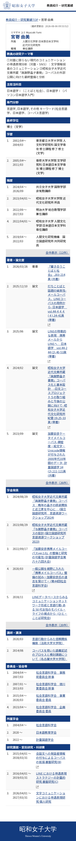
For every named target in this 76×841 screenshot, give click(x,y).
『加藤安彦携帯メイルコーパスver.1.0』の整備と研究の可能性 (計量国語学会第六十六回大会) (49, 555)
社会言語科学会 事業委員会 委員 (50, 697)
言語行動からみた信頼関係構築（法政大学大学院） (49, 641)
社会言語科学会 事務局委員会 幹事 (50, 674)
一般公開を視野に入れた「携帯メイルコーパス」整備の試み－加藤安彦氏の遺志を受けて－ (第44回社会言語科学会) (49, 577)
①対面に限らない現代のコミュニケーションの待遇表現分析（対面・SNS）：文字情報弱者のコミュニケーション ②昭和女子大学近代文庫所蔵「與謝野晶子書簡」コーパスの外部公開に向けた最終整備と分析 (36, 68)
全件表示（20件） (57, 625)
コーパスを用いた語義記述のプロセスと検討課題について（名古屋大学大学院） (49, 654)
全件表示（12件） (57, 252)
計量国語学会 (45, 740)
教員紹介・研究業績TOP (22, 20)
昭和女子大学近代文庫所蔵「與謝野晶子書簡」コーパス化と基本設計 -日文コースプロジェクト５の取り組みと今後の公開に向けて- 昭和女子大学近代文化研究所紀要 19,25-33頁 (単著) (57, 395)
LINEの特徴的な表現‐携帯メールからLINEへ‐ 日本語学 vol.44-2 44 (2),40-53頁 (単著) (57, 343)
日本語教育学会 (46, 732)
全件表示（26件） (57, 483)
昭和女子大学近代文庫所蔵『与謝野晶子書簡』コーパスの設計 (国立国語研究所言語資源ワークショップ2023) (49, 533)
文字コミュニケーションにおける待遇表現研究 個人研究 (50, 797)
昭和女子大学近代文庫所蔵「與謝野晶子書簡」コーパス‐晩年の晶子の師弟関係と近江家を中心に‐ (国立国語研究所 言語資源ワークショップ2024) (49, 506)
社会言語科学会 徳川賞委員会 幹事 (50, 686)
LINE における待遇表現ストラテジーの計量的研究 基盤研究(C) (51, 777)
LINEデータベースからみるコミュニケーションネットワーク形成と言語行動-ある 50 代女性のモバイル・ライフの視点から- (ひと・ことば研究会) (50, 607)
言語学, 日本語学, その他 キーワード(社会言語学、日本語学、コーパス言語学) (37, 111)
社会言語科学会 (46, 725)
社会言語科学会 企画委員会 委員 (50, 709)
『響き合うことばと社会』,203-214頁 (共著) (56, 272)
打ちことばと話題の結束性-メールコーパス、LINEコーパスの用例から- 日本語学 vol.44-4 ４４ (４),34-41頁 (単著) (57, 303)
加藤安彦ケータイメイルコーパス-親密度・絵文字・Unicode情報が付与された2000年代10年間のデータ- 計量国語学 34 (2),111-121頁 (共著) (57, 454)
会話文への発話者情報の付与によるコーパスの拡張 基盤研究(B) (50, 757)
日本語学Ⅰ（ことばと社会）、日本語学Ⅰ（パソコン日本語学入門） (37, 93)
